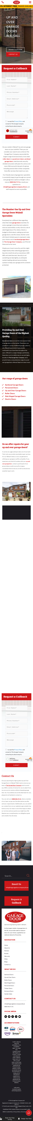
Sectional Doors (8, 974)
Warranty (7, 956)
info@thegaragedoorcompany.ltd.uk (17, 887)
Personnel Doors (9, 985)
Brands (6, 953)
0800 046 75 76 (8, 1006)
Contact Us (13, 54)
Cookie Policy (9, 1111)
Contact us (7, 964)
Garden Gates (8, 994)
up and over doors (18, 159)
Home (6, 945)
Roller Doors (8, 980)
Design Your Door (15, 49)
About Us (7, 948)
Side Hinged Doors (9, 983)
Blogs (6, 962)
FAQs (6, 959)
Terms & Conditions (25, 1111)
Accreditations (11, 1023)
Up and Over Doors (9, 977)
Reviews (6, 950)
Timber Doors (8, 988)
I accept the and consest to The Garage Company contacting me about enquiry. (15, 124)
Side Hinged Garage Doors (15, 396)
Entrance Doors (8, 991)
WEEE (4, 1111)
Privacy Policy (18, 121)
